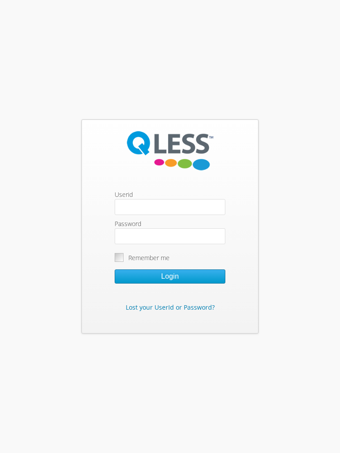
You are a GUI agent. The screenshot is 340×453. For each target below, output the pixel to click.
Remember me (149, 257)
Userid (124, 194)
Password (128, 223)
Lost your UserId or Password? (170, 307)
